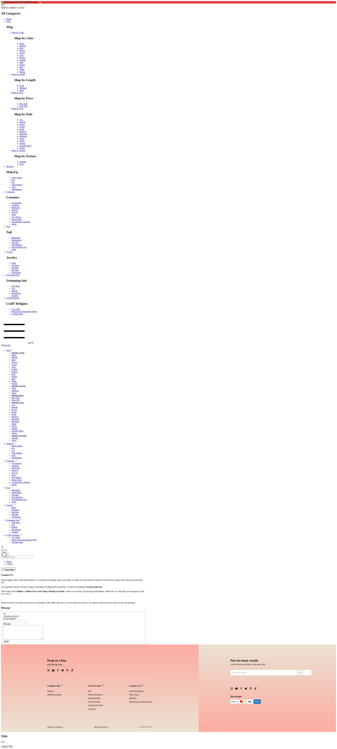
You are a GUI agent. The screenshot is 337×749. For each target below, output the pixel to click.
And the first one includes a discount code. (248, 664)
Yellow (22, 72)
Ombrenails (16, 240)
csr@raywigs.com (54, 664)
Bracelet (15, 270)
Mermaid (23, 134)
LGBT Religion (13, 298)
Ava (21, 120)
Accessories (16, 203)
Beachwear (16, 293)
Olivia (22, 141)
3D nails (15, 242)
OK (10, 747)
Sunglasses (16, 273)
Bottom (15, 291)
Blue (21, 48)
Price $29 (23, 104)
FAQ (89, 691)
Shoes (14, 224)
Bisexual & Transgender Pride (24, 311)
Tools (14, 249)
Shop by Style (17, 108)
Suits (14, 215)
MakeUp (10, 166)
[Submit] (300, 672)
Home (8, 19)
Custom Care (135, 686)
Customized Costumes (21, 222)
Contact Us (92, 709)
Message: (7, 624)
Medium (22, 88)
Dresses (15, 210)
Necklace (15, 265)
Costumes (10, 192)
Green (22, 53)
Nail (8, 226)
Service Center (95, 686)
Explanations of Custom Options (140, 702)
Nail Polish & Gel (19, 247)
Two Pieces (16, 217)
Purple (22, 65)
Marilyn (22, 131)
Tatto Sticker (17, 185)
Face (14, 187)
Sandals (15, 296)
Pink (21, 62)
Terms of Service (55, 727)
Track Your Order (94, 702)
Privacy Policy (134, 694)
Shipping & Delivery (95, 694)
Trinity (22, 148)
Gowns (15, 212)
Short (21, 90)
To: (4, 614)
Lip (13, 182)
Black (21, 43)
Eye (13, 180)
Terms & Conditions (136, 691)
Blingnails (16, 238)
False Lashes (17, 178)
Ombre (22, 58)
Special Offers (25, 146)
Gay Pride (16, 309)
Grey (21, 55)
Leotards (15, 205)
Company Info (54, 686)
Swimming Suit (12, 275)
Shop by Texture (18, 150)
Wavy (21, 164)
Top (13, 288)
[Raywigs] (6, 345)
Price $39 (23, 106)
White (21, 70)
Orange (22, 60)
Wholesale (133, 698)
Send (6, 642)
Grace (21, 127)
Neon (21, 139)
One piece (16, 286)
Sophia (22, 143)
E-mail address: (9, 619)
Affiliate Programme (54, 694)
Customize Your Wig (95, 705)
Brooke (22, 122)
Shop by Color (18, 32)
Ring (14, 263)
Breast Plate (16, 219)
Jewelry (9, 252)
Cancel (4, 747)
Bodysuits (16, 208)
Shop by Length (18, 74)
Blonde (22, 46)
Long (21, 85)
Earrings (15, 268)
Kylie (21, 129)
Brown (22, 51)
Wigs (8, 21)
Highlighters (17, 189)
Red (21, 67)
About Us (50, 691)
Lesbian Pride (17, 314)
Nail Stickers (17, 245)
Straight (22, 162)
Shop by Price (17, 93)
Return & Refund (94, 698)
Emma (22, 124)
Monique (23, 136)
